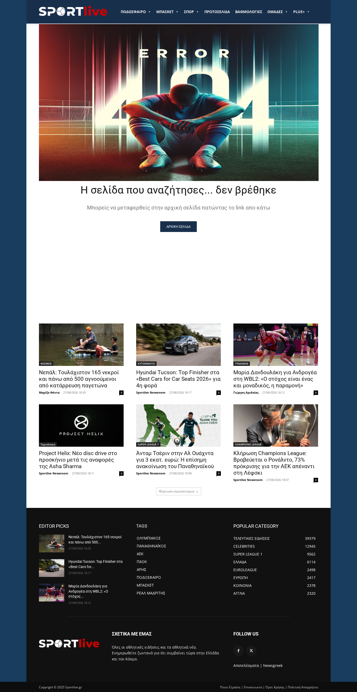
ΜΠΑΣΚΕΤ (165, 11)
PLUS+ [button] (299, 11)
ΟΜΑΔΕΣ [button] (275, 11)
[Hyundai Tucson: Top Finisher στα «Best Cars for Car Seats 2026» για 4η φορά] (178, 345)
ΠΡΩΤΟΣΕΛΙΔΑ (217, 11)
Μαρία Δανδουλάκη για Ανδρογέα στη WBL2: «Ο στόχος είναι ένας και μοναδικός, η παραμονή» (275, 379)
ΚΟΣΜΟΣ (46, 363)
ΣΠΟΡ (189, 11)
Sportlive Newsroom (150, 392)
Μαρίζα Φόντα (49, 392)
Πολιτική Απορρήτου (303, 687)
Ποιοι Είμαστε (230, 687)
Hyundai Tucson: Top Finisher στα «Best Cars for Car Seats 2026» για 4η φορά (178, 379)
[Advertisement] (178, 271)
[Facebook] (238, 651)
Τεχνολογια (48, 444)
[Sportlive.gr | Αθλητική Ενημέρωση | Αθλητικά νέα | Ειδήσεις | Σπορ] (69, 643)
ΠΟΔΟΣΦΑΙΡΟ (133, 11)
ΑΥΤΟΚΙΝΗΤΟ (146, 363)
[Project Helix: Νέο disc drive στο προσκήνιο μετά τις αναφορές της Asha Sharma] (81, 425)
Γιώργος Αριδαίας (245, 392)
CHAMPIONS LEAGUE (248, 444)
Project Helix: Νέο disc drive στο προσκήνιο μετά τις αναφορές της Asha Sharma (78, 459)
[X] (251, 651)
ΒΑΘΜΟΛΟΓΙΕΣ (248, 11)
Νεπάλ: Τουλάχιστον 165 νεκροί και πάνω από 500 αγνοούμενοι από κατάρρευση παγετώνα (79, 379)
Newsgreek (273, 665)
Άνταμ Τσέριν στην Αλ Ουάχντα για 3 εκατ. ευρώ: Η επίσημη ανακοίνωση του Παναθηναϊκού (175, 459)
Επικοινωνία (253, 687)
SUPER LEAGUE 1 (148, 444)
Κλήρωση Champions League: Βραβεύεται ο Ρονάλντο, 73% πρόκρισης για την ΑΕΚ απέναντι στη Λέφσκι (274, 463)
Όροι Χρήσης (275, 687)
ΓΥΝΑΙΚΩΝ (241, 363)
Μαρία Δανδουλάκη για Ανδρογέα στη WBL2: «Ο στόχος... (88, 591)
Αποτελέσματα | (247, 665)
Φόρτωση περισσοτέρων (177, 491)
